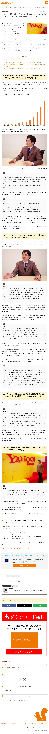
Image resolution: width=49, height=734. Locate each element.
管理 (20, 667)
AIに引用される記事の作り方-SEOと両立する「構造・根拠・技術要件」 (14, 700)
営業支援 (15, 667)
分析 (9, 667)
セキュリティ (25, 665)
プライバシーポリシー (37, 730)
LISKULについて (44, 723)
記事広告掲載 (33, 723)
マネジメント (33, 665)
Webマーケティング (16, 665)
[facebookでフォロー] (20, 679)
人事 (4, 667)
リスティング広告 (42, 665)
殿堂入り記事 (3, 723)
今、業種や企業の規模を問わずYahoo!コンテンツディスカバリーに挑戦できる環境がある (22, 68)
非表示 (25, 56)
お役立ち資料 (23, 723)
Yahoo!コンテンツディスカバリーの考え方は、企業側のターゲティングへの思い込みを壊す (22, 62)
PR (8, 665)
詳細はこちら (23, 565)
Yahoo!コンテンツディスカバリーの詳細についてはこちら (15, 548)
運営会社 (32, 730)
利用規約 (28, 730)
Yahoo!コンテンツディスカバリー (13, 576)
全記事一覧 (14, 723)
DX (4, 665)
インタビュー (9, 574)
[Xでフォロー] (24, 605)
